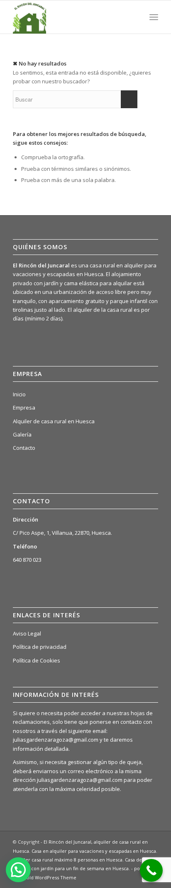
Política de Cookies (36, 660)
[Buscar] (135, 17)
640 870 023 (27, 559)
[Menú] (153, 17)
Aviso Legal (27, 633)
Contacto (24, 447)
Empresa (24, 407)
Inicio (19, 394)
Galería (22, 434)
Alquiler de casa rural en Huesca (54, 421)
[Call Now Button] (151, 870)
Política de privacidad (39, 646)
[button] (18, 869)
